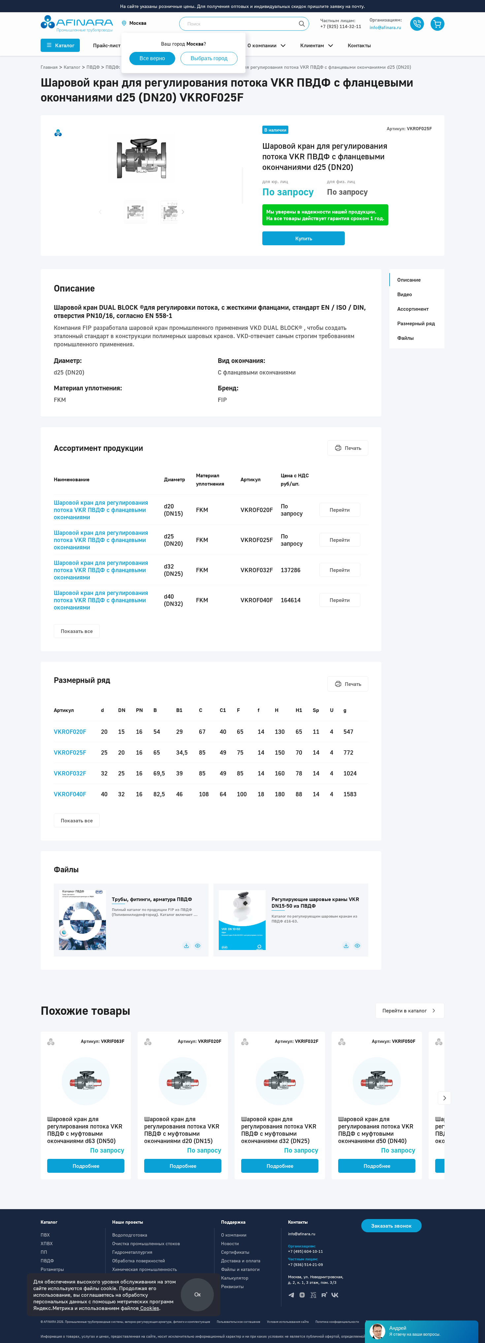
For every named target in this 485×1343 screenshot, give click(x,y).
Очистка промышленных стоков (146, 1243)
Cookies (149, 1308)
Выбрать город (209, 58)
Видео (404, 294)
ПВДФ (47, 1260)
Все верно (152, 58)
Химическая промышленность (144, 1269)
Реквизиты (232, 1286)
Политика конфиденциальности (337, 1321)
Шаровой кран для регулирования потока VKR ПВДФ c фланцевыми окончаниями (101, 510)
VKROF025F (70, 752)
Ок (197, 1294)
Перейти (340, 509)
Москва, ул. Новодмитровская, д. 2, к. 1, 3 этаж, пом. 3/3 (315, 1279)
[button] (133, 23)
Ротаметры (52, 1269)
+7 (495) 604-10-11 (305, 1251)
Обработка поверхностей (138, 1260)
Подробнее (86, 1166)
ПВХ (45, 1235)
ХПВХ (47, 1243)
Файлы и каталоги (240, 1269)
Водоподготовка (129, 1235)
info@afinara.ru (385, 27)
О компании (233, 1235)
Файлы (405, 338)
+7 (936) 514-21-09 (305, 1264)
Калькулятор (234, 1278)
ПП (44, 1252)
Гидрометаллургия (132, 1252)
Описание (409, 279)
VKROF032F (70, 773)
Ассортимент (413, 308)
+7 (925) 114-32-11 (340, 26)
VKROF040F (70, 794)
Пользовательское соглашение (238, 1321)
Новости (230, 1243)
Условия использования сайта (288, 1321)
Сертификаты (235, 1252)
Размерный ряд (416, 323)
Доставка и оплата (240, 1260)
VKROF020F (70, 731)
